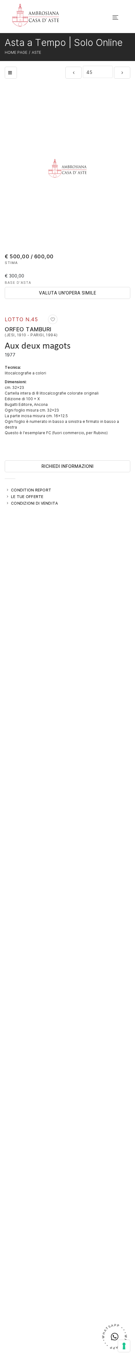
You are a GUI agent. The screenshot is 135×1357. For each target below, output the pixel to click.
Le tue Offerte (27, 496)
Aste (36, 52)
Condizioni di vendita (34, 503)
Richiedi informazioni (67, 466)
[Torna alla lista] (11, 73)
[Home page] (35, 14)
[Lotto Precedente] (73, 73)
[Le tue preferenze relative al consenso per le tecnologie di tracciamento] (124, 1346)
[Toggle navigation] (115, 17)
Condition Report (31, 489)
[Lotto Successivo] (122, 73)
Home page (16, 52)
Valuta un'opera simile (67, 293)
